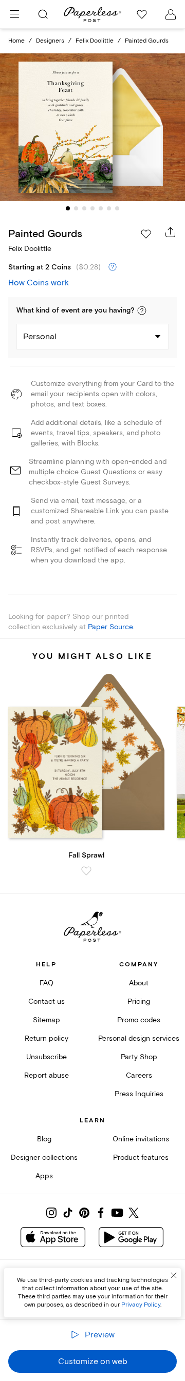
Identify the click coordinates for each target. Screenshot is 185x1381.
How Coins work (38, 283)
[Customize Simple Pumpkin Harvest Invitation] (92, 127)
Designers (50, 41)
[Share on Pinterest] (84, 1213)
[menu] (14, 14)
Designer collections (44, 1157)
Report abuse (46, 1075)
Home (16, 41)
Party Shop (139, 1057)
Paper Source (110, 627)
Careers (139, 1075)
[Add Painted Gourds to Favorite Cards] (146, 234)
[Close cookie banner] (174, 1275)
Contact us (46, 1001)
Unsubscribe (46, 1057)
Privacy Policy (140, 1305)
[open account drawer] (170, 14)
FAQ (46, 983)
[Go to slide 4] (92, 208)
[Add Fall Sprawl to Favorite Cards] (86, 871)
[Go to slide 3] (84, 208)
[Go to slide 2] (76, 208)
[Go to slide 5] (101, 208)
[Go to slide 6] (109, 208)
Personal (40, 337)
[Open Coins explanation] (112, 267)
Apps (44, 1176)
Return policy (46, 1038)
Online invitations (141, 1139)
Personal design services (138, 1038)
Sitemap (46, 1020)
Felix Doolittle (95, 41)
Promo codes (138, 1020)
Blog (44, 1139)
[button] (142, 310)
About (139, 983)
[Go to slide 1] (68, 208)
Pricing (138, 1001)
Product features (141, 1157)
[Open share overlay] (170, 232)
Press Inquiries (139, 1094)
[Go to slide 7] (117, 208)
